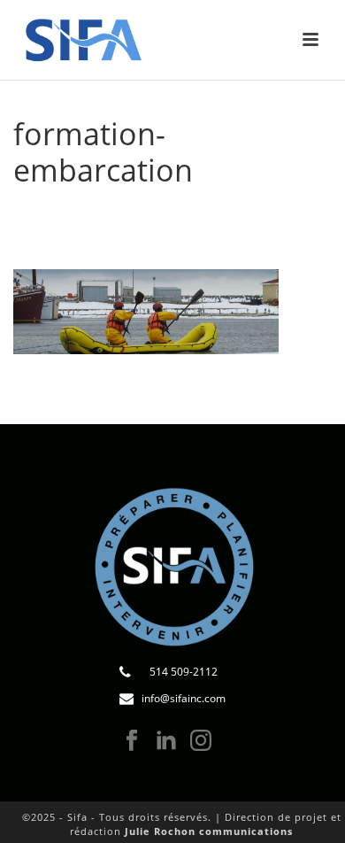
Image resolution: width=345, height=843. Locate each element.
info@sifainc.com (184, 698)
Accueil (51, 215)
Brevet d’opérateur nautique (167, 225)
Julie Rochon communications (209, 831)
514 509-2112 (184, 671)
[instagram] (200, 741)
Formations (120, 215)
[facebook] (131, 741)
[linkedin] (166, 741)
